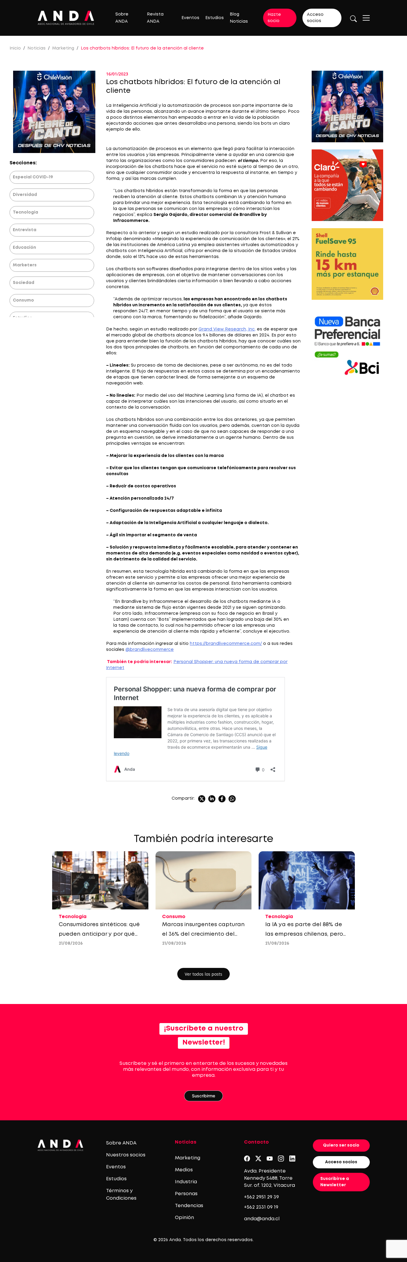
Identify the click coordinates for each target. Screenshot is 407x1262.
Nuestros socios (125, 1155)
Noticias (36, 48)
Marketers (25, 265)
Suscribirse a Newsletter (334, 1182)
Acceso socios (315, 18)
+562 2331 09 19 (261, 1207)
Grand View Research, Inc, (227, 329)
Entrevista (24, 230)
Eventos (190, 18)
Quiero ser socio (341, 1145)
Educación (24, 247)
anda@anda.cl (261, 1219)
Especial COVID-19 (33, 177)
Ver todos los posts (203, 974)
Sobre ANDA (121, 1143)
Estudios (214, 18)
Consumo (23, 300)
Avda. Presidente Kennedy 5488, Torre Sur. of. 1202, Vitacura (269, 1178)
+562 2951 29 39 (261, 1197)
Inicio (15, 48)
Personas (186, 1194)
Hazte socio (274, 18)
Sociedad (23, 283)
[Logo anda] (66, 18)
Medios (184, 1170)
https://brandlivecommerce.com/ (226, 643)
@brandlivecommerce (149, 649)
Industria (186, 1182)
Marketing (63, 48)
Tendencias (189, 1206)
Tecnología (25, 212)
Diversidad (25, 195)
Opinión (184, 1217)
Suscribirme (203, 1095)
